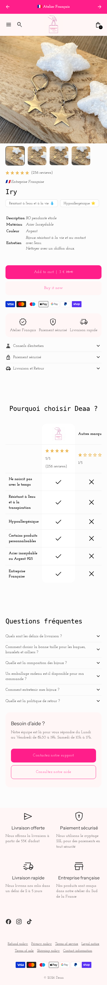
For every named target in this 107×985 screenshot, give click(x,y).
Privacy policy (41, 944)
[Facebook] (8, 922)
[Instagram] (19, 922)
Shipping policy (48, 950)
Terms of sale (24, 950)
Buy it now (53, 288)
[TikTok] (29, 922)
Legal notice (90, 944)
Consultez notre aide (53, 772)
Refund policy (18, 944)
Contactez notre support (53, 755)
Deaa (60, 977)
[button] (15, 155)
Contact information (77, 950)
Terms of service (66, 944)
